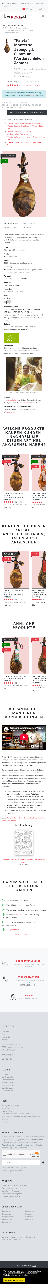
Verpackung (9, 412)
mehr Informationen (21, 272)
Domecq (32, 95)
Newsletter (6, 1037)
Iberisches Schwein (11, 400)
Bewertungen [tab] (11, 227)
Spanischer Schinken (15, 25)
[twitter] (3, 1059)
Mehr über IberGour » (24, 934)
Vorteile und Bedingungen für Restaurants (18, 1237)
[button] (24, 213)
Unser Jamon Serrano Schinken (14, 1185)
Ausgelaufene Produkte (11, 1196)
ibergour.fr (29, 1214)
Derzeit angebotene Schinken (13, 1170)
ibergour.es (29, 1211)
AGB (34, 1265)
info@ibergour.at (8, 1054)
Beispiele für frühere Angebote (14, 1167)
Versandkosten (7, 1108)
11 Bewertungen (31, 85)
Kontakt (28, 995)
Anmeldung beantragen (11, 1239)
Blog (4, 1034)
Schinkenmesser (8, 1082)
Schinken (5, 1074)
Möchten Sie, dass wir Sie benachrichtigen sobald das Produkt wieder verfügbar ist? (21, 104)
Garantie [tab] (27, 227)
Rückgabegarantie (13, 929)
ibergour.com (7, 1219)
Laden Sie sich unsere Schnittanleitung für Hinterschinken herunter (24, 861)
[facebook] (7, 1059)
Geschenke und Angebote (12, 1193)
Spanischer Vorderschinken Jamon (17, 28)
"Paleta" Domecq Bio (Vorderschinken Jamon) (25, 123)
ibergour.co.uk (7, 1216)
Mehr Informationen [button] (27, 1275)
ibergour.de (6, 1222)
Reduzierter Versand (28, 961)
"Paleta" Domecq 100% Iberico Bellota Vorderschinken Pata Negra (22, 132)
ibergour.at (6, 1211)
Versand (17, 914)
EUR (40, 8)
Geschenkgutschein (9, 1188)
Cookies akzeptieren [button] (14, 1280)
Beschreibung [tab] (11, 224)
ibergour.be (6, 1214)
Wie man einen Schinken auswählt (15, 1113)
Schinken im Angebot (10, 1191)
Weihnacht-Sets (8, 1090)
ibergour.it (29, 1219)
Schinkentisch (7, 1088)
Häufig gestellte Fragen (11, 1105)
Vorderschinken (8, 1077)
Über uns (5, 1031)
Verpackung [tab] (29, 224)
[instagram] (11, 1059)
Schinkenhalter (8, 1079)
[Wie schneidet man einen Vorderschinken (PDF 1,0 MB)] (24, 829)
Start (3, 25)
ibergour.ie (29, 1216)
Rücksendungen (8, 1111)
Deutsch (29, 8)
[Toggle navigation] (43, 16)
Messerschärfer (8, 1085)
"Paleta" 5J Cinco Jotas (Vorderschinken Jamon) (13, 496)
